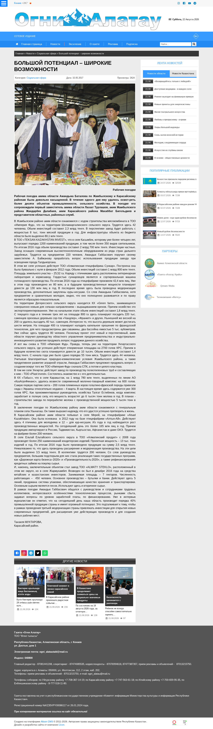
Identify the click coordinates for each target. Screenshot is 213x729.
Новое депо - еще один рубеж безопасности (178, 218)
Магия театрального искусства (169, 112)
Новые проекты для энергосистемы (172, 104)
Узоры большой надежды (167, 127)
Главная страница (31, 44)
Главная (19, 53)
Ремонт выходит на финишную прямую (174, 97)
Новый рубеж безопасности (171, 231)
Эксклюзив (75, 44)
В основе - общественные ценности (172, 158)
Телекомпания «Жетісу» (169, 297)
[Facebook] (184, 3)
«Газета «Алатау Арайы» (169, 274)
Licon (61, 724)
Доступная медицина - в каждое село (172, 89)
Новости (55, 44)
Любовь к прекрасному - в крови (170, 120)
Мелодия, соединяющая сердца (170, 142)
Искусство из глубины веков (168, 150)
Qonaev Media (167, 286)
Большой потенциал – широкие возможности (81, 53)
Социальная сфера (46, 53)
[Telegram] (195, 3)
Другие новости (75, 561)
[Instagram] (179, 3)
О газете (95, 44)
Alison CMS (47, 721)
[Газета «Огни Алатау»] (89, 19)
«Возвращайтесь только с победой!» (172, 81)
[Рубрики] (3, 3)
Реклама (113, 44)
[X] (38, 553)
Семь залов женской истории (168, 135)
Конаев (17, 3)
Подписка (131, 44)
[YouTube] (189, 3)
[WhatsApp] (45, 553)
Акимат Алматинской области (172, 263)
